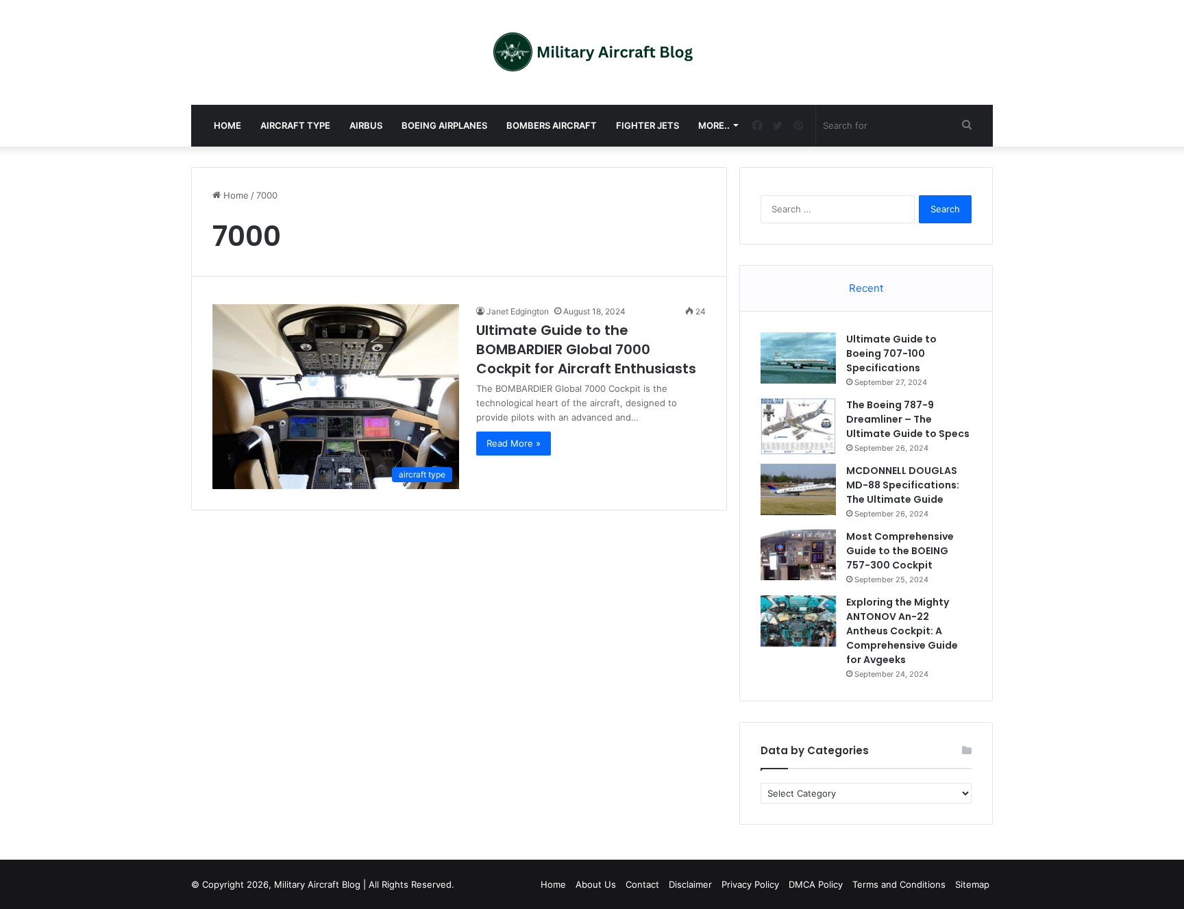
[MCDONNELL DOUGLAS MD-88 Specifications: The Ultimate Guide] (798, 489)
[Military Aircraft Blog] (592, 52)
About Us (596, 884)
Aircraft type (295, 125)
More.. (714, 125)
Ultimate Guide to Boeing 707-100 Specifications (891, 353)
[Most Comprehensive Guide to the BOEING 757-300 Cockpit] (798, 555)
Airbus (365, 125)
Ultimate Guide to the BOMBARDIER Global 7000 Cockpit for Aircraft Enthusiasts (586, 349)
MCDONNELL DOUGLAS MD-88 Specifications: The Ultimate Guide (902, 485)
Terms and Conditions (899, 884)
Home (227, 125)
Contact (642, 884)
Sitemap (972, 884)
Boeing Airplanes (444, 125)
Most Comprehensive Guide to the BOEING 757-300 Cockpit (900, 551)
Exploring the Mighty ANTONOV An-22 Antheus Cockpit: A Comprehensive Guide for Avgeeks (902, 631)
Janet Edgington (517, 311)
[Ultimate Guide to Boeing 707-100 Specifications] (798, 358)
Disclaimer (690, 884)
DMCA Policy (816, 884)
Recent (866, 288)
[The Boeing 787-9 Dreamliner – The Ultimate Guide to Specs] (798, 426)
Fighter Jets (647, 125)
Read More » (513, 443)
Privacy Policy (750, 884)
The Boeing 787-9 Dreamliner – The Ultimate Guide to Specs (908, 419)
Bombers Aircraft (551, 125)
